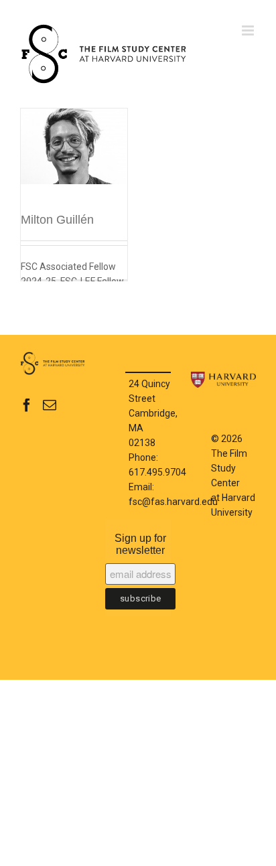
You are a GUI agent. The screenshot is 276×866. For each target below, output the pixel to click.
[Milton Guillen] (74, 160)
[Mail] (49, 405)
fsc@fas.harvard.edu (173, 501)
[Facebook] (26, 405)
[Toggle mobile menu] (249, 30)
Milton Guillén (57, 219)
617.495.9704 (157, 472)
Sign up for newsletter (140, 544)
